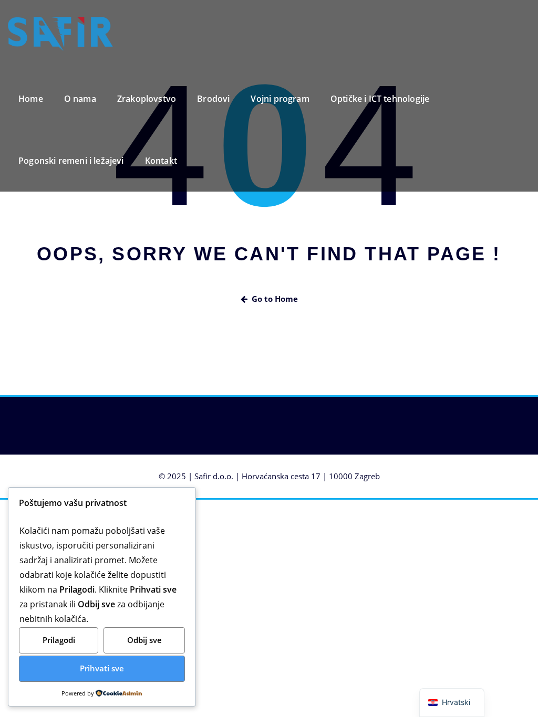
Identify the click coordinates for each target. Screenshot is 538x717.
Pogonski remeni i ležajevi (71, 160)
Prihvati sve (102, 668)
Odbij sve (144, 640)
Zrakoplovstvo (146, 98)
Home (30, 98)
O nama (80, 98)
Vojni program (280, 98)
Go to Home (275, 298)
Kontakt (161, 160)
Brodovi (213, 98)
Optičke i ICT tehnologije (380, 98)
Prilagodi (59, 640)
